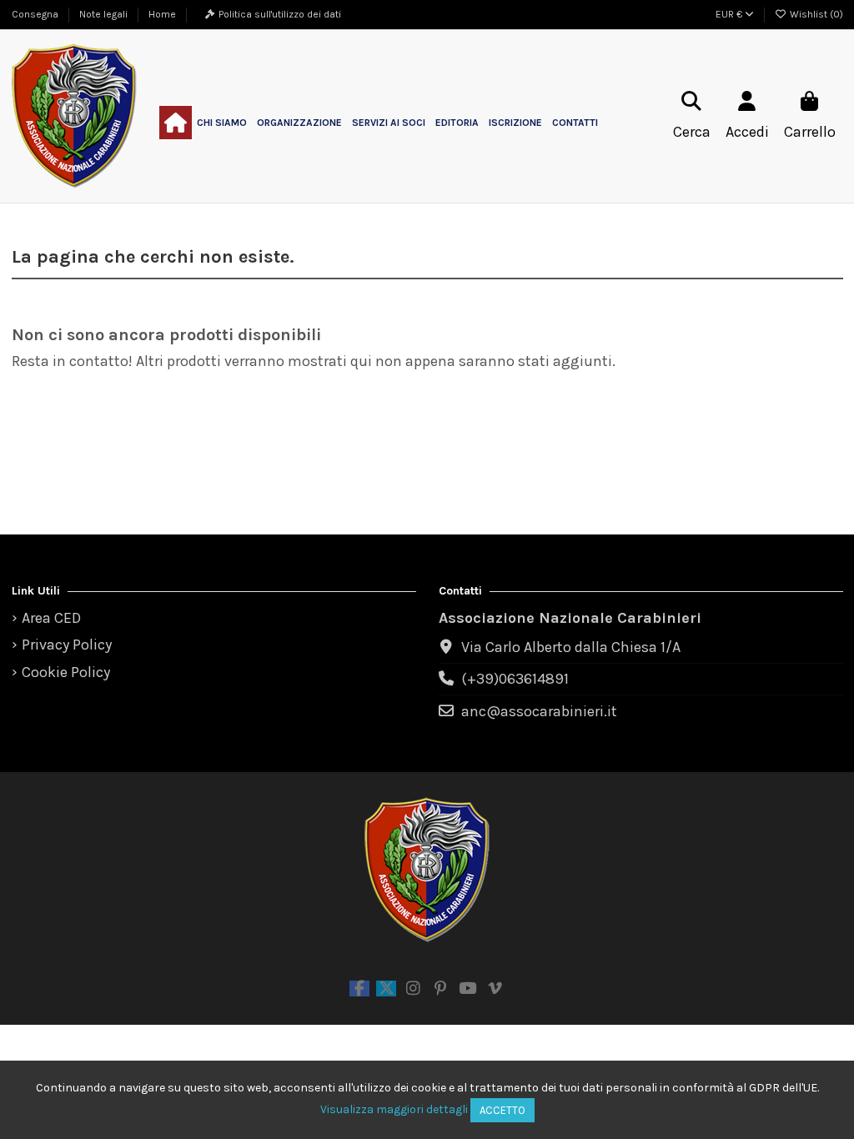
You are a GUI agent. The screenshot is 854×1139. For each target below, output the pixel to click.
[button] (222, 122)
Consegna (36, 14)
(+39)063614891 (515, 679)
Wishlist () (815, 14)
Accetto (502, 1110)
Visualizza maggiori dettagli (394, 1109)
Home (162, 14)
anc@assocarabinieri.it (539, 711)
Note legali (104, 14)
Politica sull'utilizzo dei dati (280, 14)
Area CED (51, 618)
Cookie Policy (66, 672)
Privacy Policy (67, 644)
